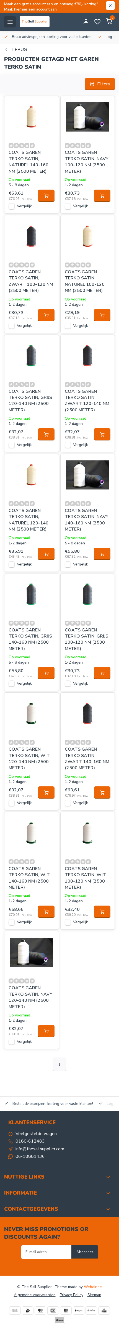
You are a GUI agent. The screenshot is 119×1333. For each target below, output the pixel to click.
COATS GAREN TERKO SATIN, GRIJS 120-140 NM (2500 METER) (30, 400)
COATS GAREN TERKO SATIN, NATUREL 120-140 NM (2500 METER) (28, 520)
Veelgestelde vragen (36, 1134)
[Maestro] (66, 1310)
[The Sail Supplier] (36, 21)
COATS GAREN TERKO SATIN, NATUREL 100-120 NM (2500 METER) (85, 281)
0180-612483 (30, 1141)
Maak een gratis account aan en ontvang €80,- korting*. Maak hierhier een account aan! (51, 6)
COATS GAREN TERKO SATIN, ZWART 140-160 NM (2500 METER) (87, 758)
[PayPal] (78, 1310)
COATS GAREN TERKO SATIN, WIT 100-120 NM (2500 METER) (85, 878)
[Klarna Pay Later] (59, 1320)
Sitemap (94, 1295)
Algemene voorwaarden (35, 1295)
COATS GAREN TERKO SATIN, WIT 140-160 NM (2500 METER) (29, 878)
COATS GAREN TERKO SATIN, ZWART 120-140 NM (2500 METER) (87, 400)
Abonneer (84, 1252)
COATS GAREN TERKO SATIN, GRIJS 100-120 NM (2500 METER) (86, 639)
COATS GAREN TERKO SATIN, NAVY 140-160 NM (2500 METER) (86, 520)
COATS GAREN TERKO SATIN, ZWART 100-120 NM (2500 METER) (31, 281)
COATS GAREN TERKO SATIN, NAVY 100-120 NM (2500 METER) (86, 161)
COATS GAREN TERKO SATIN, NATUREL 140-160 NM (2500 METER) (28, 161)
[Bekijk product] (46, 196)
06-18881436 (30, 1156)
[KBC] (104, 1310)
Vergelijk (24, 206)
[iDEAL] (27, 1310)
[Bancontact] (53, 1310)
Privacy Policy (71, 1295)
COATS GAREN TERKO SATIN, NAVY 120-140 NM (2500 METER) (30, 997)
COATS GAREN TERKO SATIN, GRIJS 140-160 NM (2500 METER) (30, 639)
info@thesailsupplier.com (39, 1149)
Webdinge (93, 1286)
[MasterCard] (40, 1310)
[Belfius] (91, 1310)
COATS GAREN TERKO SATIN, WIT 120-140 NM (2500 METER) (29, 758)
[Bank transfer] (15, 1310)
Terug (19, 50)
